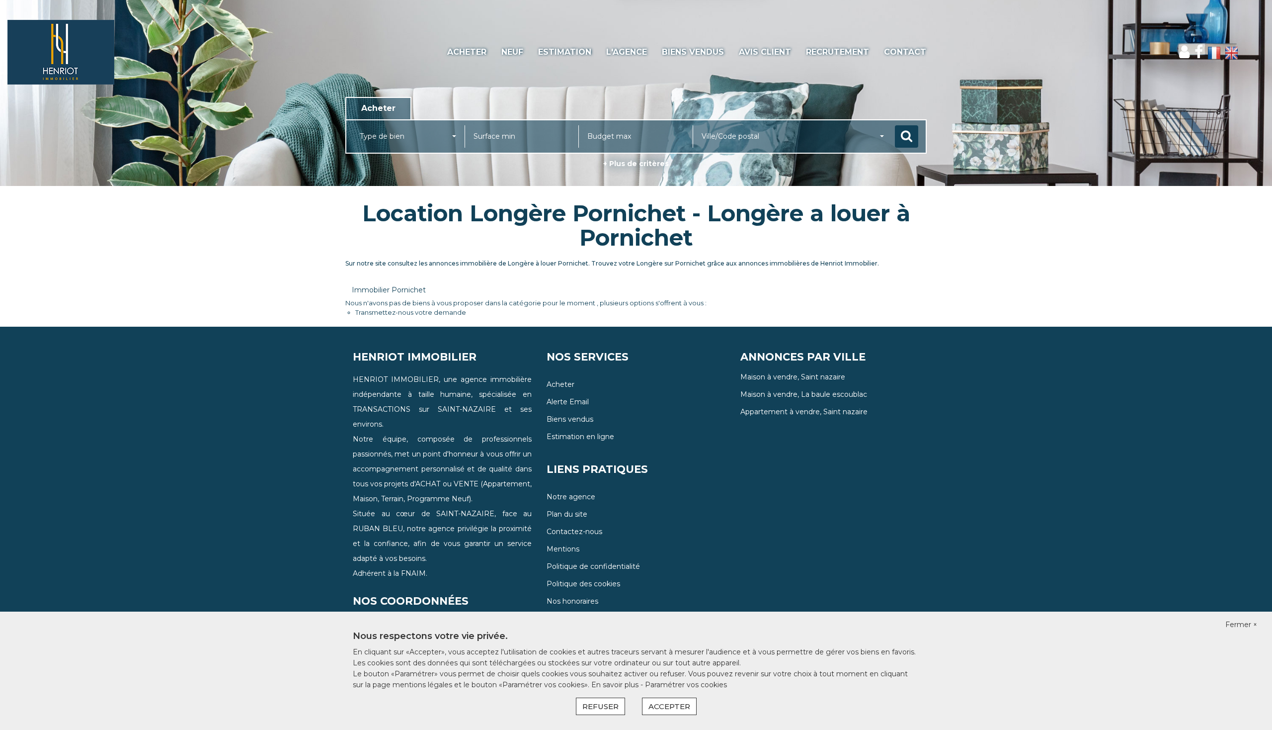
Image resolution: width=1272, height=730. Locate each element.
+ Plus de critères (636, 163)
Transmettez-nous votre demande (410, 312)
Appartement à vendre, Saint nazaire (804, 411)
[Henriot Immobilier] (114, 52)
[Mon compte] (1184, 52)
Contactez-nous (574, 531)
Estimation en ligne (580, 436)
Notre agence (571, 496)
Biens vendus (693, 52)
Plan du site (567, 514)
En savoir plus (615, 684)
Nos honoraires (572, 601)
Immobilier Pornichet (389, 289)
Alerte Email (568, 401)
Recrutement (837, 52)
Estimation (564, 52)
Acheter (466, 52)
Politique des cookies (583, 583)
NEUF (512, 52)
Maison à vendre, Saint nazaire (792, 376)
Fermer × (1241, 624)
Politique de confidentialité (593, 566)
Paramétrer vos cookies (686, 684)
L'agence (626, 52)
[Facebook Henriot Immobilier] (1198, 52)
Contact (905, 52)
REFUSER (600, 706)
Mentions (563, 549)
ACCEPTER (669, 706)
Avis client (765, 52)
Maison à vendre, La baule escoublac (803, 394)
